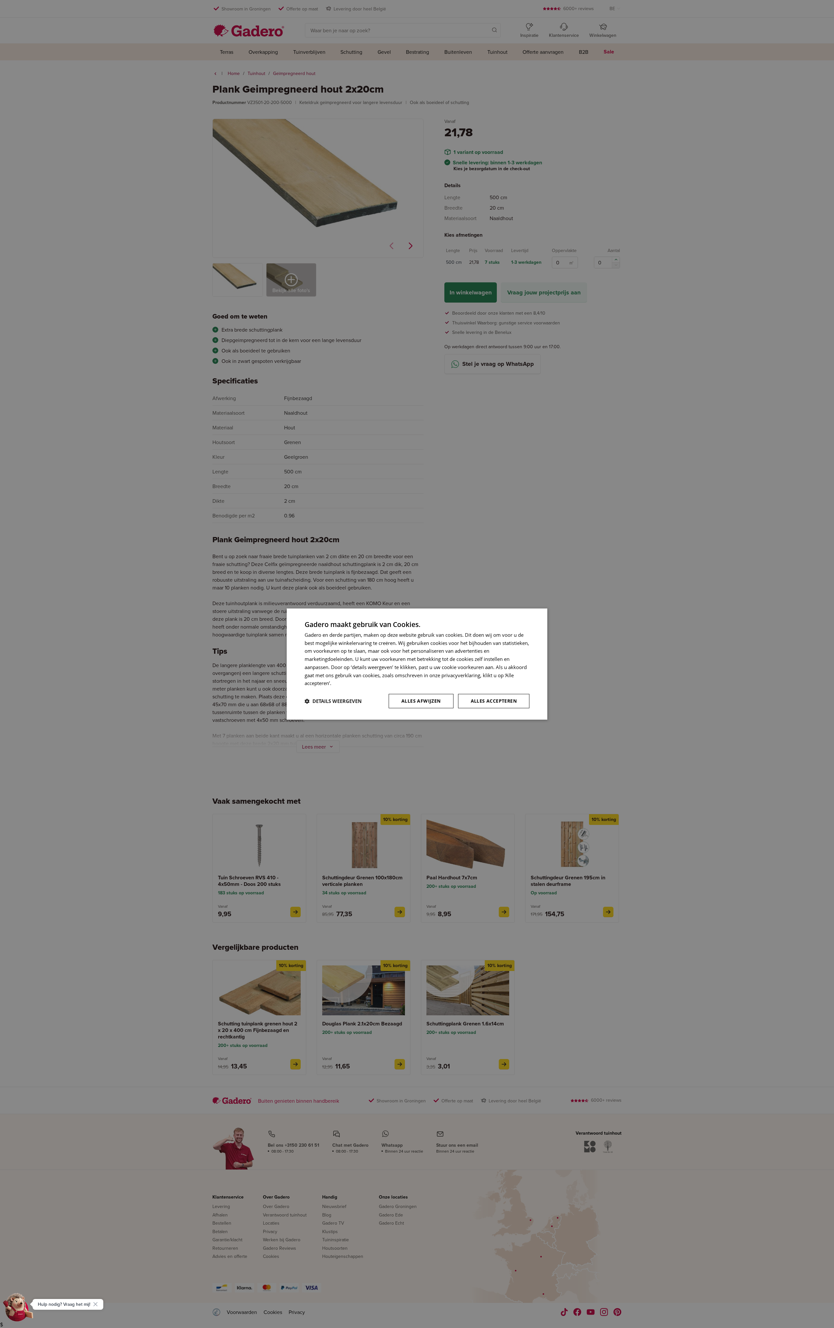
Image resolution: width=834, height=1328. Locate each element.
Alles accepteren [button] (494, 701)
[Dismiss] (95, 1304)
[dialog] (417, 664)
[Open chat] (18, 1310)
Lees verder (346, 683)
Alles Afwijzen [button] (421, 701)
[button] (333, 701)
